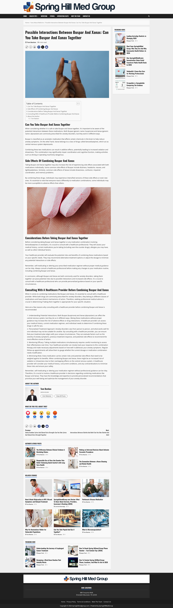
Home (25, 16)
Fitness (52, 16)
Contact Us (86, 16)
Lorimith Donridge (60, 506)
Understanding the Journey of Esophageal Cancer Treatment (30, 551)
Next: (89, 432)
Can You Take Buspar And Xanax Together (42, 106)
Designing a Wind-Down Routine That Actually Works (30, 562)
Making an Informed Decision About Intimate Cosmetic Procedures (73, 452)
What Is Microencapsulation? (91, 529)
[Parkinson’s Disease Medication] (95, 488)
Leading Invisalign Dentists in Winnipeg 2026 (120, 38)
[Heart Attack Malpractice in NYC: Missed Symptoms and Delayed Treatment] (38, 488)
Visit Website (46, 396)
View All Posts (61, 396)
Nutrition (44, 16)
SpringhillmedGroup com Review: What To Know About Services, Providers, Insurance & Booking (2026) (66, 501)
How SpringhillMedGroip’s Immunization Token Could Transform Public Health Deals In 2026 (120, 62)
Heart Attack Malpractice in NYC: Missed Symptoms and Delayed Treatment (38, 500)
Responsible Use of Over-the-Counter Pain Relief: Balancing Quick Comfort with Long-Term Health (30, 464)
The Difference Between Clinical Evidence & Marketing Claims (30, 452)
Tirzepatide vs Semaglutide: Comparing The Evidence (120, 85)
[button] (26, 47)
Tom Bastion (31, 42)
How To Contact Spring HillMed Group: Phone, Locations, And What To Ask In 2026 (73, 562)
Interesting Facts (63, 16)
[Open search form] (149, 16)
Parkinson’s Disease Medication (92, 499)
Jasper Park (41, 553)
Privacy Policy (71, 602)
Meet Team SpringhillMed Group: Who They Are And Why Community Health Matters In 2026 (120, 50)
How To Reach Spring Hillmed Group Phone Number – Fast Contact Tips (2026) (73, 551)
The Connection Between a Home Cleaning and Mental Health (73, 464)
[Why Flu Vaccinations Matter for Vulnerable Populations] (38, 518)
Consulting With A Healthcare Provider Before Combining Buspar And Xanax (53, 114)
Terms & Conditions (84, 602)
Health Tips (33, 16)
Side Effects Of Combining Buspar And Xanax (43, 109)
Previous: (46, 432)
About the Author (34, 116)
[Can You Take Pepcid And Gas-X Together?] (67, 518)
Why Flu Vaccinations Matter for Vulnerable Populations (35, 530)
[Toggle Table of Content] (77, 103)
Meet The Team (75, 16)
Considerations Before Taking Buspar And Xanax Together (47, 111)
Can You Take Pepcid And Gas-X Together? (64, 530)
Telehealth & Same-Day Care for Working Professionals (120, 74)
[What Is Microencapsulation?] (95, 518)
